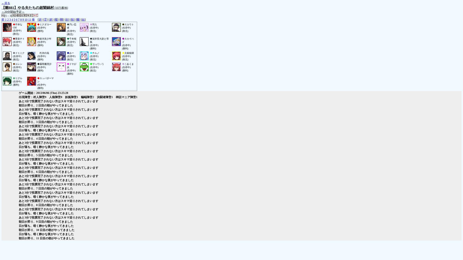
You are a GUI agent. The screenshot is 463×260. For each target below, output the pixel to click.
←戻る (5, 3)
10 (26, 19)
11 (29, 19)
